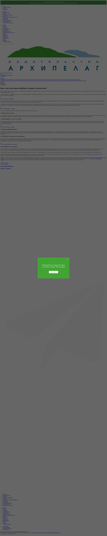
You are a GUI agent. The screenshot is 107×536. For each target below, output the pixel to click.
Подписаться (53, 272)
